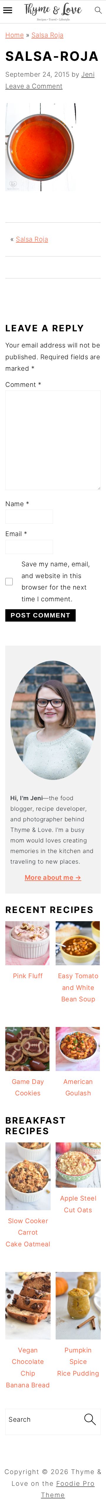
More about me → (53, 877)
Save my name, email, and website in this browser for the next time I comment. (55, 581)
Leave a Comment (34, 86)
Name (17, 504)
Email (16, 534)
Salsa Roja (48, 35)
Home (14, 35)
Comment (23, 384)
